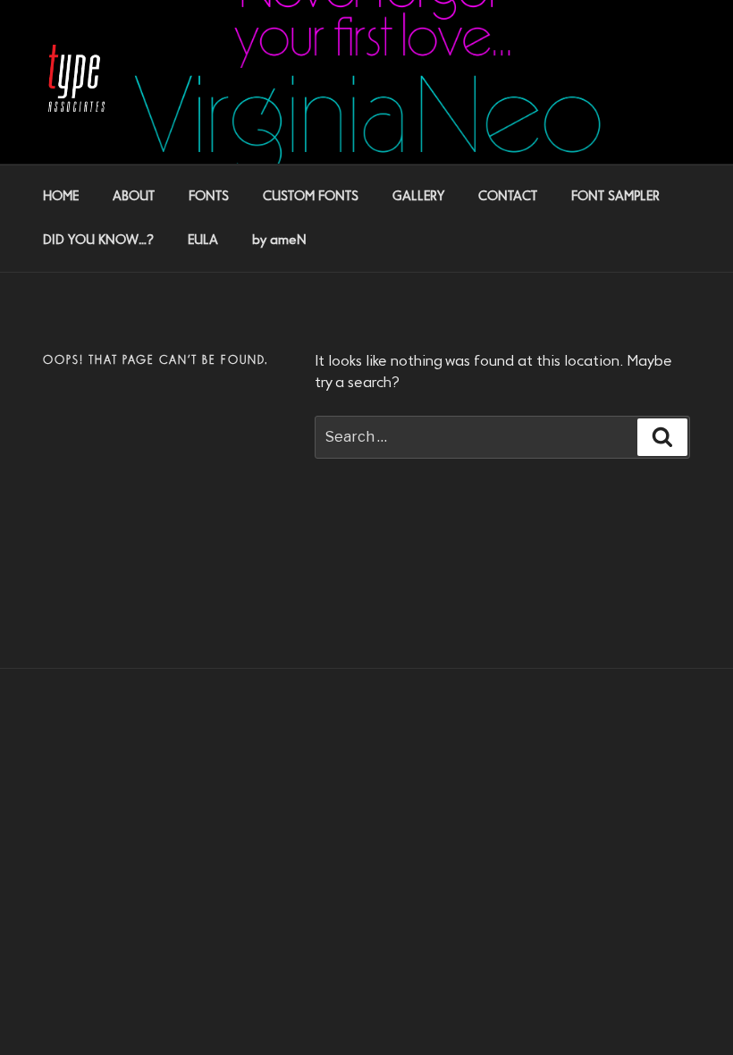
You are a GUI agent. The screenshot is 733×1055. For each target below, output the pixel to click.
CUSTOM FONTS (310, 196)
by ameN (279, 240)
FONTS (209, 196)
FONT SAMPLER (615, 196)
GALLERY (418, 196)
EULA (203, 240)
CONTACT (507, 196)
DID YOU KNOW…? (98, 240)
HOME (61, 196)
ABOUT (134, 196)
